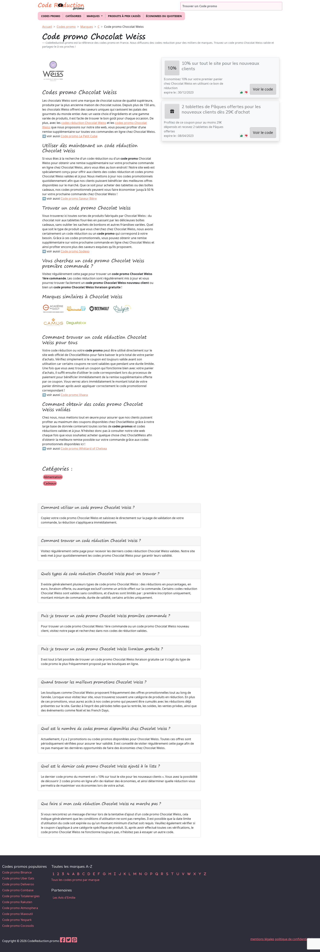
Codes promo (50, 16)
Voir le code (263, 89)
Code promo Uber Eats (18, 878)
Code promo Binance (17, 872)
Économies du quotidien (164, 16)
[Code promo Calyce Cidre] (122, 308)
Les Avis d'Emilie (64, 898)
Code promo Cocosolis (18, 926)
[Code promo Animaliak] (76, 308)
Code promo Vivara (74, 395)
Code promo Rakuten (17, 902)
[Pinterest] (74, 941)
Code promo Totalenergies (21, 896)
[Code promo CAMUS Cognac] (53, 322)
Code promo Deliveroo (18, 884)
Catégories (73, 16)
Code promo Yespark (17, 920)
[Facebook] (62, 941)
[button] (241, 92)
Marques (86, 27)
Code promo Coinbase (18, 890)
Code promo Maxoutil (17, 914)
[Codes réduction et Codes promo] (61, 5)
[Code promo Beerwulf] (99, 308)
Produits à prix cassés (124, 16)
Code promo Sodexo (75, 251)
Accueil (47, 27)
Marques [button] (93, 16)
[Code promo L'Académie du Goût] (53, 308)
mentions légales (262, 939)
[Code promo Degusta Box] (76, 322)
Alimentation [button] (53, 477)
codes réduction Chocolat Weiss (83, 123)
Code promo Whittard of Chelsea (84, 448)
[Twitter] (68, 941)
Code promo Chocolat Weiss (124, 27)
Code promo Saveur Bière (79, 198)
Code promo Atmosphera (20, 908)
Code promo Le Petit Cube (79, 136)
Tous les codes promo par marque (75, 880)
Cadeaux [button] (50, 483)
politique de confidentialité (294, 939)
